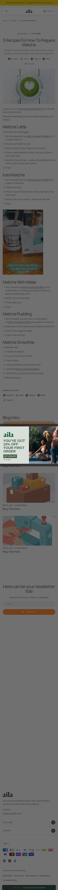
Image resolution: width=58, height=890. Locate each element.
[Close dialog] (57, 428)
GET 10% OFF (10, 456)
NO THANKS (7, 459)
